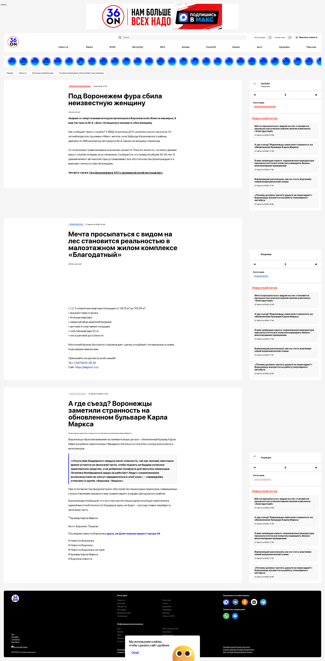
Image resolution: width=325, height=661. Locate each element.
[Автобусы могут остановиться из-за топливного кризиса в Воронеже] (229, 61)
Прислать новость (308, 37)
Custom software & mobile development (238, 650)
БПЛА (113, 47)
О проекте (15, 639)
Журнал (120, 638)
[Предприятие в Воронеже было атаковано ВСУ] (274, 61)
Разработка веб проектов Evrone (236, 647)
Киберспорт (168, 635)
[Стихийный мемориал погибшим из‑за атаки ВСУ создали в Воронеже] (240, 61)
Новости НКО (168, 616)
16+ (12, 634)
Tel (226, 616)
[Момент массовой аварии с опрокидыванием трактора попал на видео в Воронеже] (309, 61)
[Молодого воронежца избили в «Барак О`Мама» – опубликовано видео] (126, 61)
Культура (121, 603)
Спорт (165, 603)
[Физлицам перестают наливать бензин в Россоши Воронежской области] (149, 61)
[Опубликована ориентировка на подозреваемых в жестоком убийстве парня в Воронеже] (103, 61)
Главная (9, 73)
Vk (235, 602)
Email (235, 616)
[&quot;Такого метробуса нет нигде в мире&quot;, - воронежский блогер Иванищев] (12, 61)
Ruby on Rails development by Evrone (238, 652)
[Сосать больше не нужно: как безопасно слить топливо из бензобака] (114, 61)
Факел (89, 47)
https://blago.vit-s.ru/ (87, 367)
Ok (245, 602)
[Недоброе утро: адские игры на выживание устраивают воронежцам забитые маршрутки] (297, 61)
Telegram (263, 602)
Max (226, 602)
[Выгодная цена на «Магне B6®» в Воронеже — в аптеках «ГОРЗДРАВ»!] (34, 61)
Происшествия (124, 613)
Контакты (15, 642)
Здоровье (284, 47)
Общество (122, 606)
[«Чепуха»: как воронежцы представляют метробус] (57, 61)
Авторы (165, 613)
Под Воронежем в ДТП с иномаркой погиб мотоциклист (126, 172)
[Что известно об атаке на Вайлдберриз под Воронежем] (46, 61)
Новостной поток (264, 118)
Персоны (311, 47)
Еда (119, 628)
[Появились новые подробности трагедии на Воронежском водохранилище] (160, 61)
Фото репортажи (170, 628)
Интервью (122, 609)
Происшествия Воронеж (42, 73)
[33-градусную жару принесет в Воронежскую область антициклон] (217, 61)
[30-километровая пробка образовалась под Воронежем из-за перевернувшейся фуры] (69, 61)
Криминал (166, 606)
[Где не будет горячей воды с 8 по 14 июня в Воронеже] (320, 61)
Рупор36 (211, 47)
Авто (259, 47)
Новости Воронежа (77, 394)
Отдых (120, 641)
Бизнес (236, 47)
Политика (166, 600)
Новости (63, 47)
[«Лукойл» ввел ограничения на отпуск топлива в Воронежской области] (263, 61)
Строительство (76, 224)
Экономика (122, 616)
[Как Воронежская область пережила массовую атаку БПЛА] (206, 61)
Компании (166, 609)
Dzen (254, 602)
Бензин (186, 47)
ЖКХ (162, 47)
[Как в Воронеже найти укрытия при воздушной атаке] (172, 61)
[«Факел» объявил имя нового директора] (286, 61)
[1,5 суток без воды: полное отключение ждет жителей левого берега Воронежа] (194, 61)
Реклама (15, 637)
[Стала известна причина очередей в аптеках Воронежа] (23, 61)
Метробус (137, 47)
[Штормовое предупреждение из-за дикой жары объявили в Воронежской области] (183, 61)
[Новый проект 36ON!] (80, 61)
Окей (135, 653)
